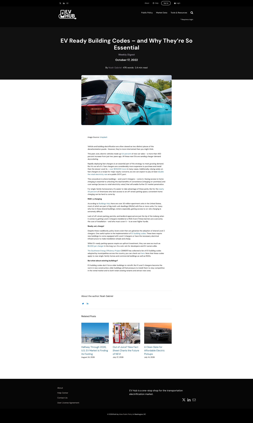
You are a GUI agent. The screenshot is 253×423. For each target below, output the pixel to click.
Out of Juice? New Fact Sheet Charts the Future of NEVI (126, 350)
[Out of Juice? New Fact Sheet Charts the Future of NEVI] (126, 333)
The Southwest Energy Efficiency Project (104, 251)
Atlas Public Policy (125, 414)
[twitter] (60, 3)
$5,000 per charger (96, 246)
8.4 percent (126, 154)
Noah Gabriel (115, 67)
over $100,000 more (118, 169)
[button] (192, 12)
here (143, 253)
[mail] (67, 3)
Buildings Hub (104, 203)
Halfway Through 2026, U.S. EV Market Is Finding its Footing (94, 350)
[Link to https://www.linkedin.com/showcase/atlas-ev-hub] (87, 303)
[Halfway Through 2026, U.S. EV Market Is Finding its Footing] (95, 333)
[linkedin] (64, 3)
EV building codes (138, 233)
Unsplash (103, 137)
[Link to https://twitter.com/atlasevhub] (83, 303)
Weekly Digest (126, 54)
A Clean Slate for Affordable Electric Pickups (154, 350)
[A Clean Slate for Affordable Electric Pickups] (158, 333)
